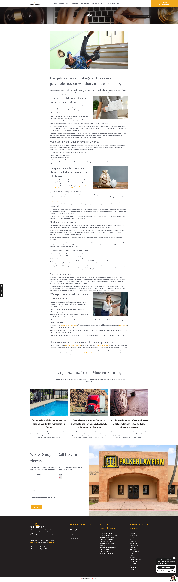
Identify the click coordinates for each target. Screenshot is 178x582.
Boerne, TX (133, 569)
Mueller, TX (133, 565)
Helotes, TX (133, 567)
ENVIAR (36, 507)
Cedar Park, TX (134, 555)
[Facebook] (31, 548)
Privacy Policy (33, 543)
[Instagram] (36, 548)
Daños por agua (104, 549)
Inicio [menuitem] (55, 3)
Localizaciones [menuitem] (85, 3)
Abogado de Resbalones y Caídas (69, 325)
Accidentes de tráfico (106, 533)
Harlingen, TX (134, 545)
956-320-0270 (74, 538)
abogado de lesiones (57, 202)
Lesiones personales (105, 541)
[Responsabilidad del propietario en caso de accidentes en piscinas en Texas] (49, 402)
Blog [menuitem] (118, 3)
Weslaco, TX (133, 543)
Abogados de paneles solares (108, 547)
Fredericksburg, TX (135, 559)
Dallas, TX (133, 547)
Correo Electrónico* (36, 481)
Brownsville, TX (134, 541)
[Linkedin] (45, 548)
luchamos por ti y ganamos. (104, 355)
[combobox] (60, 477)
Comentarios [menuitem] (111, 3)
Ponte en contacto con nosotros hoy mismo (95, 353)
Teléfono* (61, 474)
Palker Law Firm (123, 325)
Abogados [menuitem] (75, 3)
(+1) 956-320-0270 (165, 4)
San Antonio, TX (134, 551)
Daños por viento (104, 551)
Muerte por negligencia (106, 553)
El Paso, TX (133, 553)
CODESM (51, 543)
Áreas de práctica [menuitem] (64, 3)
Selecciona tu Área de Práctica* (66, 481)
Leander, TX (133, 561)
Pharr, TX (132, 539)
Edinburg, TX (133, 533)
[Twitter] (40, 548)
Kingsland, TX (133, 557)
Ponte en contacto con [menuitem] (99, 3)
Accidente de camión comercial (108, 535)
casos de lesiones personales (73, 346)
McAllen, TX (133, 535)
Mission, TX (133, 537)
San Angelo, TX (134, 563)
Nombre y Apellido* (36, 474)
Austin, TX (133, 549)
